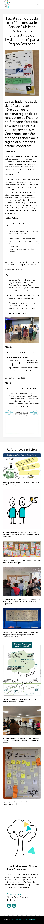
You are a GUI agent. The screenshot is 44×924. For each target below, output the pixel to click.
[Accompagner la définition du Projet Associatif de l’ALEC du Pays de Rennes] (22, 466)
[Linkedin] (9, 906)
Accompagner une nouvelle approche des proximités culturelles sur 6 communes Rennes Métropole (21, 534)
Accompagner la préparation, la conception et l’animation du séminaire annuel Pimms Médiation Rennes (22, 740)
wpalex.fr (15, 919)
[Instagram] (14, 906)
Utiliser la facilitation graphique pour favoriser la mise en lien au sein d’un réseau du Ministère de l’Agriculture (21, 601)
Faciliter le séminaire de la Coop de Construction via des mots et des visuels (22, 700)
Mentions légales (25, 919)
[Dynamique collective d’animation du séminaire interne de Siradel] (22, 773)
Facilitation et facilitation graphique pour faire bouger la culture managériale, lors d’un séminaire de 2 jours (20, 634)
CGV (27, 922)
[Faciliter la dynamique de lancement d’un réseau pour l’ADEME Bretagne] (22, 549)
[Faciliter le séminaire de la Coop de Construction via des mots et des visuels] (22, 668)
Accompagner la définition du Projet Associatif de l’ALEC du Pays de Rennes (21, 484)
